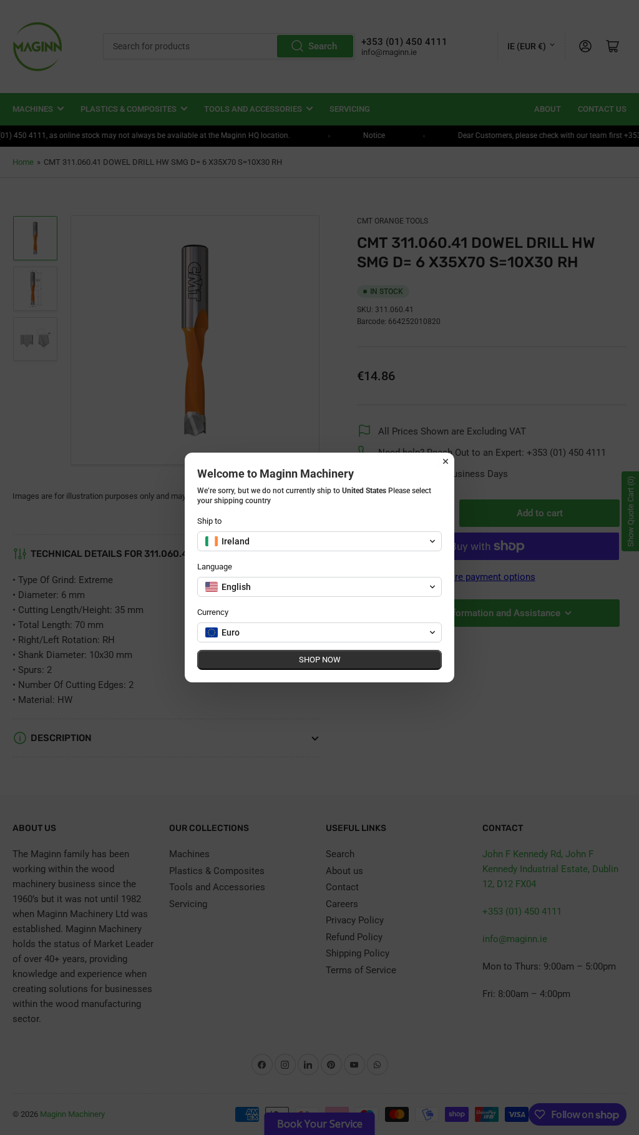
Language (214, 566)
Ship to (209, 521)
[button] (319, 541)
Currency (212, 612)
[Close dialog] (445, 461)
